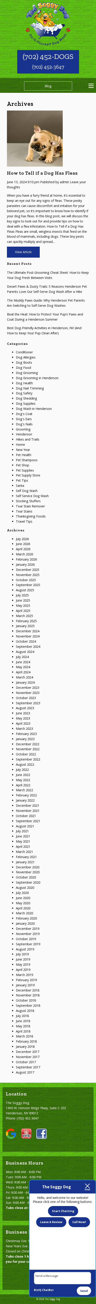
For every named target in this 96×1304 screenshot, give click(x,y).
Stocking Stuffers (28, 501)
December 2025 (27, 569)
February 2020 (26, 918)
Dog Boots (24, 362)
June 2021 (23, 836)
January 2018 (25, 1046)
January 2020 (25, 923)
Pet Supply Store (28, 475)
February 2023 (26, 734)
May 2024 (23, 667)
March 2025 (24, 616)
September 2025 (28, 585)
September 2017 (28, 1067)
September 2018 (28, 1005)
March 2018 (24, 1036)
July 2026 (22, 539)
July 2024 (22, 657)
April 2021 (23, 846)
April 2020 (23, 908)
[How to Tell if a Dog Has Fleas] (35, 164)
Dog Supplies (25, 403)
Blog (48, 86)
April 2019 (23, 969)
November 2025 (28, 575)
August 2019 (25, 949)
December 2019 (27, 928)
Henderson (24, 434)
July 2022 (22, 769)
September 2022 (28, 759)
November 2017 (28, 1057)
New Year (23, 450)
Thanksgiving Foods (31, 516)
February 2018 (26, 1041)
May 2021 (23, 841)
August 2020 (25, 887)
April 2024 (23, 672)
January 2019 (25, 985)
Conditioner (24, 352)
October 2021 (26, 816)
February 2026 (26, 559)
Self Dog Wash (27, 491)
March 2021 (24, 852)
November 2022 (28, 749)
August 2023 (25, 708)
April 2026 (23, 549)
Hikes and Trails (27, 439)
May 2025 (23, 605)
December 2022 (27, 744)
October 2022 (26, 754)
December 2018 (27, 990)
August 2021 (25, 826)
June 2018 (23, 1021)
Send (84, 1291)
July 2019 (22, 954)
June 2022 (23, 775)
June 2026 (23, 544)
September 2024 (28, 646)
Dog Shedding (26, 398)
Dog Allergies (25, 357)
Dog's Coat (24, 414)
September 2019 (28, 944)
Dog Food (23, 367)
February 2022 (26, 795)
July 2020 (22, 893)
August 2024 (25, 652)
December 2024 (27, 631)
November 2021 (28, 810)
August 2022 (25, 764)
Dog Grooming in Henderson (37, 378)
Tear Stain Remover (30, 506)
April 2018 (23, 1031)
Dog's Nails (24, 424)
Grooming (23, 429)
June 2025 (23, 600)
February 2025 (26, 621)
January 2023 (25, 739)
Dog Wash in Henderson (34, 408)
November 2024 (28, 636)
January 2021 (25, 862)
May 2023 (23, 718)
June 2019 (23, 959)
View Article (23, 252)
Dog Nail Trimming (30, 388)
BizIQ (37, 1290)
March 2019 (24, 975)
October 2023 (26, 698)
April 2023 (23, 723)
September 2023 (28, 703)
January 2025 (25, 626)
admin (64, 182)
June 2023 (23, 713)
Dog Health (24, 383)
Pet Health (23, 455)
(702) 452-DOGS (48, 56)
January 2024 (25, 682)
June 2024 (23, 662)
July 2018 (22, 1016)
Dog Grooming (27, 373)
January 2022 (25, 800)
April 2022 (23, 785)
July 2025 (22, 595)
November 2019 (28, 934)
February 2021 (26, 857)
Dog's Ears (24, 419)
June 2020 (23, 898)
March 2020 (24, 913)
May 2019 (23, 964)
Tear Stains (24, 511)
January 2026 (25, 564)
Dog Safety (24, 393)
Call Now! (79, 1222)
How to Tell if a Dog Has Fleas (42, 173)
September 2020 (28, 882)
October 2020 (26, 877)
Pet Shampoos (27, 460)
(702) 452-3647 (48, 67)
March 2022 (24, 790)
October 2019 (26, 939)
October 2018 (26, 1000)
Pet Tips (22, 480)
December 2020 (27, 867)
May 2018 (23, 1026)
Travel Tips (24, 521)
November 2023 (28, 693)
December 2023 (27, 687)
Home (20, 444)
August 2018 (25, 1010)
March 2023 (24, 728)
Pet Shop (22, 465)
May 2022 (23, 780)
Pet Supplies (25, 470)
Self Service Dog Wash (32, 496)
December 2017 (27, 1052)
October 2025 (26, 580)
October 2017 (26, 1062)
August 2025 (25, 590)
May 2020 (23, 903)
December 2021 (27, 805)
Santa (20, 485)
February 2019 (26, 980)
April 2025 (23, 611)
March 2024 (24, 677)
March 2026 (24, 554)
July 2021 (22, 831)
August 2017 (25, 1072)
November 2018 (28, 995)
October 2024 (26, 641)
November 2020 (28, 872)
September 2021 (28, 821)
